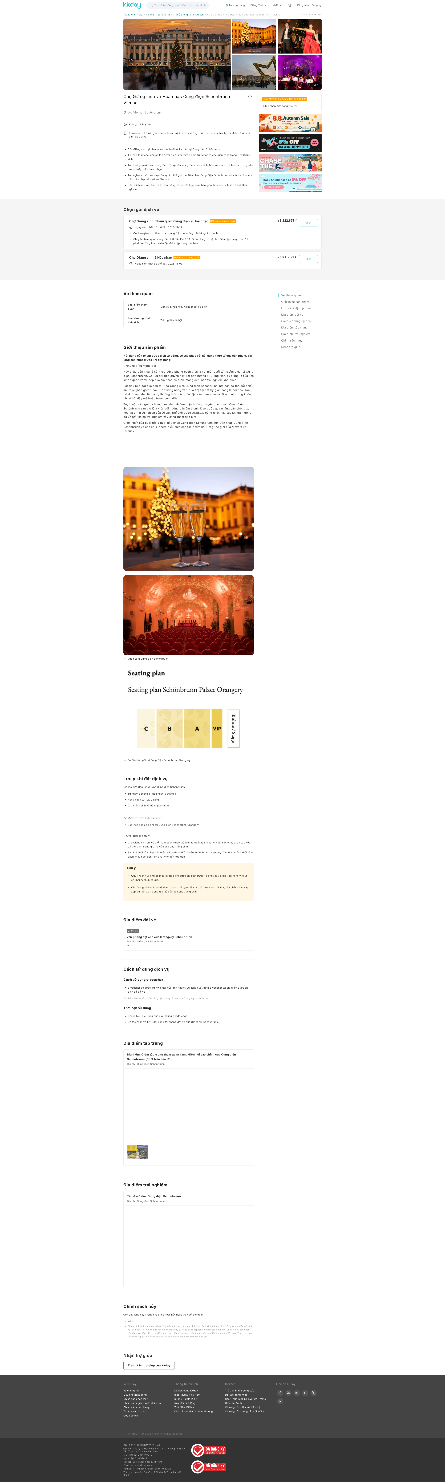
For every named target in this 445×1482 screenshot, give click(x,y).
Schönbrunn (164, 14)
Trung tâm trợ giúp (134, 1411)
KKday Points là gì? (186, 1398)
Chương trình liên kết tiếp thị (242, 1407)
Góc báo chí (130, 1415)
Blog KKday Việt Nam (187, 1394)
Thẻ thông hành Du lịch (190, 14)
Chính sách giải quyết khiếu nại (142, 1403)
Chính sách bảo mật (135, 1398)
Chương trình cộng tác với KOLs (244, 1411)
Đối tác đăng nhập (236, 1394)
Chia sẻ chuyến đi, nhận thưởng (193, 1411)
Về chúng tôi (131, 1390)
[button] (149, 1365)
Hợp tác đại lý (233, 1403)
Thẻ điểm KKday (184, 1407)
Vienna (150, 14)
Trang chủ (129, 14)
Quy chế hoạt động (135, 1394)
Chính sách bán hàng (136, 1407)
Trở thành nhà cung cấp (239, 1390)
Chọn (308, 222)
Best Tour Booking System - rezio (245, 1398)
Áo (140, 14)
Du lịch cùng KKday (186, 1390)
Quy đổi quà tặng (185, 1403)
